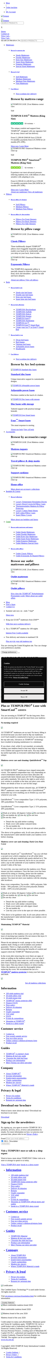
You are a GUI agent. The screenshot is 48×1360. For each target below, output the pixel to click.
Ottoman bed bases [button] (23, 344)
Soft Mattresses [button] (22, 77)
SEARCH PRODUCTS (10, 40)
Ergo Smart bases (21, 420)
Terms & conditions (13, 1098)
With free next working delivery (18, 624)
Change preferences (9, 652)
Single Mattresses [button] (22, 55)
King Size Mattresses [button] (24, 60)
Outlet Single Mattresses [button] (25, 532)
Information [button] (13, 1169)
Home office (17, 484)
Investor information (14, 1076)
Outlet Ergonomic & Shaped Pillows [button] (30, 556)
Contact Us (10, 607)
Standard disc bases (21, 374)
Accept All (24, 690)
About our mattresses (19, 192)
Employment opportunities (16, 1078)
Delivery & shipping (14, 1007)
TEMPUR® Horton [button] (23, 316)
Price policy (10, 1005)
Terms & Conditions (19, 1279)
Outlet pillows (18, 588)
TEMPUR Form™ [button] (23, 318)
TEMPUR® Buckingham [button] (26, 309)
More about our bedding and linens (24, 519)
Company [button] (12, 1250)
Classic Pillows (18, 241)
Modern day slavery (13, 1082)
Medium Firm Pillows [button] (24, 209)
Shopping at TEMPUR (15, 1021)
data (41, 669)
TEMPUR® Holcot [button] (23, 314)
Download (5, 1117)
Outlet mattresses (19, 576)
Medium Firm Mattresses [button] (25, 81)
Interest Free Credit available (17, 633)
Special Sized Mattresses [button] (25, 66)
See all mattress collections (35, 983)
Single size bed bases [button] (24, 292)
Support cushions (19, 472)
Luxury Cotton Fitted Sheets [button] (27, 511)
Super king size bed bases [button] (26, 299)
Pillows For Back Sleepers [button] (26, 221)
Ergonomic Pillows (20, 264)
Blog (8, 3)
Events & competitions (15, 1018)
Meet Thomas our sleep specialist (19, 1063)
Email (3, 1138)
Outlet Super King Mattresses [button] (27, 539)
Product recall (11, 1043)
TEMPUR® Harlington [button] (25, 321)
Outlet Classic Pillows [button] (24, 554)
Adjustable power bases (23, 390)
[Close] (19, 652)
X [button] (1, 27)
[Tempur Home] (5, 16)
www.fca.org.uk (7, 1340)
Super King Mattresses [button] (24, 62)
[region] (24, 680)
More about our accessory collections (25, 489)
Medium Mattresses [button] (23, 79)
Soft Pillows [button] (20, 204)
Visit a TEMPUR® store (10, 1165)
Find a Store (10, 604)
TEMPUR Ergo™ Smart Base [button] (28, 325)
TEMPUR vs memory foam (17, 1054)
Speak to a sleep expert (15, 1023)
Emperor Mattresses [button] (23, 64)
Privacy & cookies (13, 1096)
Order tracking (11, 7)
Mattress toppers (19, 449)
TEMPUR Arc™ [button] (22, 323)
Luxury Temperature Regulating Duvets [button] (31, 502)
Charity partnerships (14, 1080)
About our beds (17, 429)
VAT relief (10, 1014)
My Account (11, 12)
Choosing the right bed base (17, 1058)
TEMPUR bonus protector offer (19, 1001)
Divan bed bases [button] (22, 340)
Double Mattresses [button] (23, 57)
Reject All (24, 697)
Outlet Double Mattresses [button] (25, 534)
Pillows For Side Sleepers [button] (26, 224)
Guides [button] (10, 1230)
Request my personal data (16, 1100)
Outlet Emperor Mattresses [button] (26, 541)
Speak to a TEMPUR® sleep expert (25, 1206)
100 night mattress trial (15, 993)
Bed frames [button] (20, 342)
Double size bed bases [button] (24, 295)
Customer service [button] (17, 1211)
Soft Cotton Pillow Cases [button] (25, 513)
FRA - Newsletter (10, 1141)
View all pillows (31, 280)
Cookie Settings (12, 1352)
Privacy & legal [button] (16, 1271)
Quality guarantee (13, 1012)
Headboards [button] (20, 349)
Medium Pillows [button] (22, 207)
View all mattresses (35, 192)
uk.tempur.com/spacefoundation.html (19, 1296)
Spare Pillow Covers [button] (24, 515)
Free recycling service (14, 1038)
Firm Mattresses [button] (22, 83)
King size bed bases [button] (23, 297)
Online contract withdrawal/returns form (21, 1041)
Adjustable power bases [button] (25, 346)
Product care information (15, 1060)
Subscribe (5, 1144)
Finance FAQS (12, 1003)
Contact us (10, 1034)
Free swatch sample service (16, 1036)
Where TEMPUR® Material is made (25, 1266)
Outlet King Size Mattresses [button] (26, 536)
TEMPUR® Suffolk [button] (24, 312)
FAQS (8, 1016)
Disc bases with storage (22, 404)
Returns (9, 1009)
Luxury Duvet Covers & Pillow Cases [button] (30, 504)
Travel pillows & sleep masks (25, 461)
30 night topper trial (13, 998)
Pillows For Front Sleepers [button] (26, 219)
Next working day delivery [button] (26, 94)
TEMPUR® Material (19, 1236)
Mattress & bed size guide (16, 1056)
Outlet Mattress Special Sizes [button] (27, 543)
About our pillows (18, 280)
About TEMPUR (13, 1074)
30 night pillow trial (13, 996)
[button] (10, 45)
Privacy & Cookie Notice (20, 677)
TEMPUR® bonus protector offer (24, 1182)
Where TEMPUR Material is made (20, 1085)
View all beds (28, 429)
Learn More (24, 146)
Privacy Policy (32, 1134)
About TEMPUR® (18, 1255)
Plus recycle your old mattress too (19, 641)
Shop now (15, 146)
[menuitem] (31, 55)
